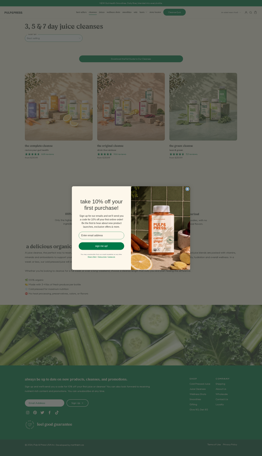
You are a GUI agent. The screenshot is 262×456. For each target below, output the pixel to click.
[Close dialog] (187, 189)
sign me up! (101, 246)
